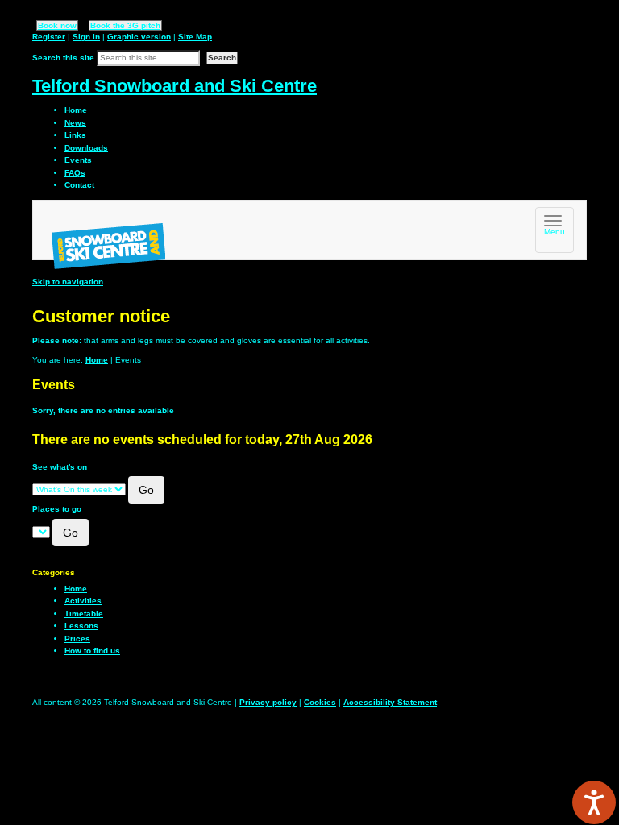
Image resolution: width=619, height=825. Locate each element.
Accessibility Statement (390, 702)
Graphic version (139, 36)
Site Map (195, 36)
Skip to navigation (67, 281)
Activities (83, 600)
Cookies (320, 702)
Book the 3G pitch (125, 25)
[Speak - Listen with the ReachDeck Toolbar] (594, 802)
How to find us (92, 650)
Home (96, 359)
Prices (77, 638)
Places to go (56, 508)
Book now (57, 25)
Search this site (63, 57)
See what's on (59, 466)
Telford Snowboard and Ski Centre (174, 86)
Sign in (86, 36)
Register (48, 36)
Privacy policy (268, 702)
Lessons (81, 625)
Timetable (83, 613)
